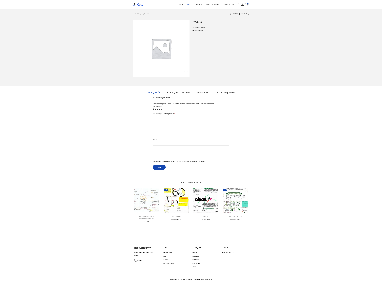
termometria (176, 217)
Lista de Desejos (168, 263)
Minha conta (167, 253)
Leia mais (207, 220)
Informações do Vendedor (179, 92)
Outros (194, 267)
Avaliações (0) (154, 92)
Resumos (195, 256)
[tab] (154, 92)
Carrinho (166, 260)
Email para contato (228, 253)
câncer (205, 217)
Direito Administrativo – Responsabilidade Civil (146, 218)
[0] (246, 4)
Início (134, 14)
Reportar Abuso (198, 30)
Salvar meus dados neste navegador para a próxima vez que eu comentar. (179, 161)
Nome (155, 139)
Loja (164, 256)
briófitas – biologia (235, 217)
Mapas (140, 14)
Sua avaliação (158, 106)
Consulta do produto (225, 92)
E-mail (155, 149)
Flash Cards (196, 263)
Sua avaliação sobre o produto (164, 114)
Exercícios (195, 260)
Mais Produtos (203, 92)
